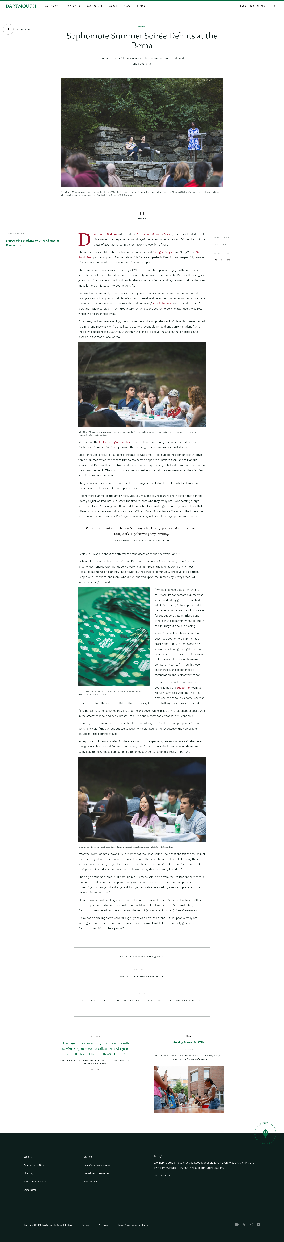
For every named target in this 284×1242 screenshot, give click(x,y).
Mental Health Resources (96, 1173)
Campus (123, 976)
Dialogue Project (163, 252)
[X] (244, 1225)
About (113, 6)
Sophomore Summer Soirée (154, 234)
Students (88, 1001)
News (127, 6)
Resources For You (252, 6)
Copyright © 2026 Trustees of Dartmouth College (48, 1225)
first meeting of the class (115, 442)
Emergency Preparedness (97, 1165)
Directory (28, 1173)
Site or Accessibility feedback (133, 1225)
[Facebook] (237, 1225)
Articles (142, 26)
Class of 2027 (154, 1001)
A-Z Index (103, 1225)
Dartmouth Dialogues (107, 234)
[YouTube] (258, 1225)
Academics (73, 6)
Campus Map (30, 1189)
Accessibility (90, 1181)
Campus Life (95, 6)
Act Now (161, 1176)
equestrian (184, 687)
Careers (88, 1156)
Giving (141, 6)
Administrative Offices (35, 1165)
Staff (104, 1001)
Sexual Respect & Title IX (36, 1181)
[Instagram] (251, 1225)
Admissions (52, 6)
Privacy (85, 1225)
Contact (28, 1156)
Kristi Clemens (162, 303)
